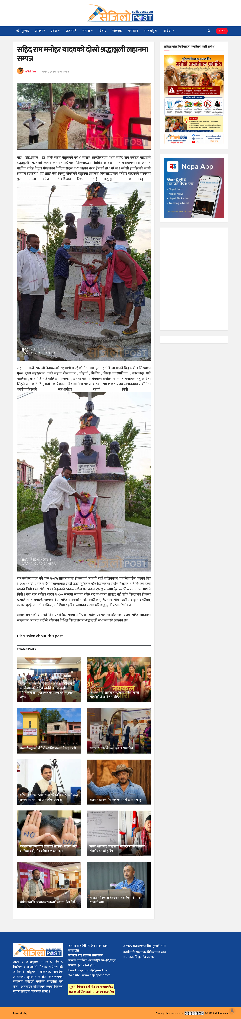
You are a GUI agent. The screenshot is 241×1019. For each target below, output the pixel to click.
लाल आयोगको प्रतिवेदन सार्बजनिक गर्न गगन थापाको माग (114, 900)
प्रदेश (54, 31)
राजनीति (71, 31)
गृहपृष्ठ (25, 31)
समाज (86, 31)
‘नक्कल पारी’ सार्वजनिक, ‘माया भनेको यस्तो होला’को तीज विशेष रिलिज (114, 695)
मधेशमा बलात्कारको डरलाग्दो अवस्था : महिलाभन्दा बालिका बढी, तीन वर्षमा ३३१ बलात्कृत (48, 849)
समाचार (40, 31)
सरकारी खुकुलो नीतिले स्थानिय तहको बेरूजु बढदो (48, 748)
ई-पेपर (222, 31)
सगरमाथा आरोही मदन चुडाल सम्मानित (111, 748)
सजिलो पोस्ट (30, 72)
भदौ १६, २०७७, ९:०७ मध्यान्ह (55, 72)
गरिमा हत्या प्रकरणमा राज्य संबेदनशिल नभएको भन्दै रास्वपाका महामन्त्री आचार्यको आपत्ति (49, 797)
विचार (102, 31)
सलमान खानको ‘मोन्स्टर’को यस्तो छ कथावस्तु (115, 799)
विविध (167, 31)
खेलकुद (117, 31)
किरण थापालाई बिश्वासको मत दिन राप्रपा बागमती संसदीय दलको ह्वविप (117, 849)
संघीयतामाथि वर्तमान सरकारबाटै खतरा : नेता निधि (48, 902)
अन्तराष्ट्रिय (150, 31)
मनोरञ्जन (133, 31)
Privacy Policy (20, 1013)
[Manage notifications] (232, 1011)
